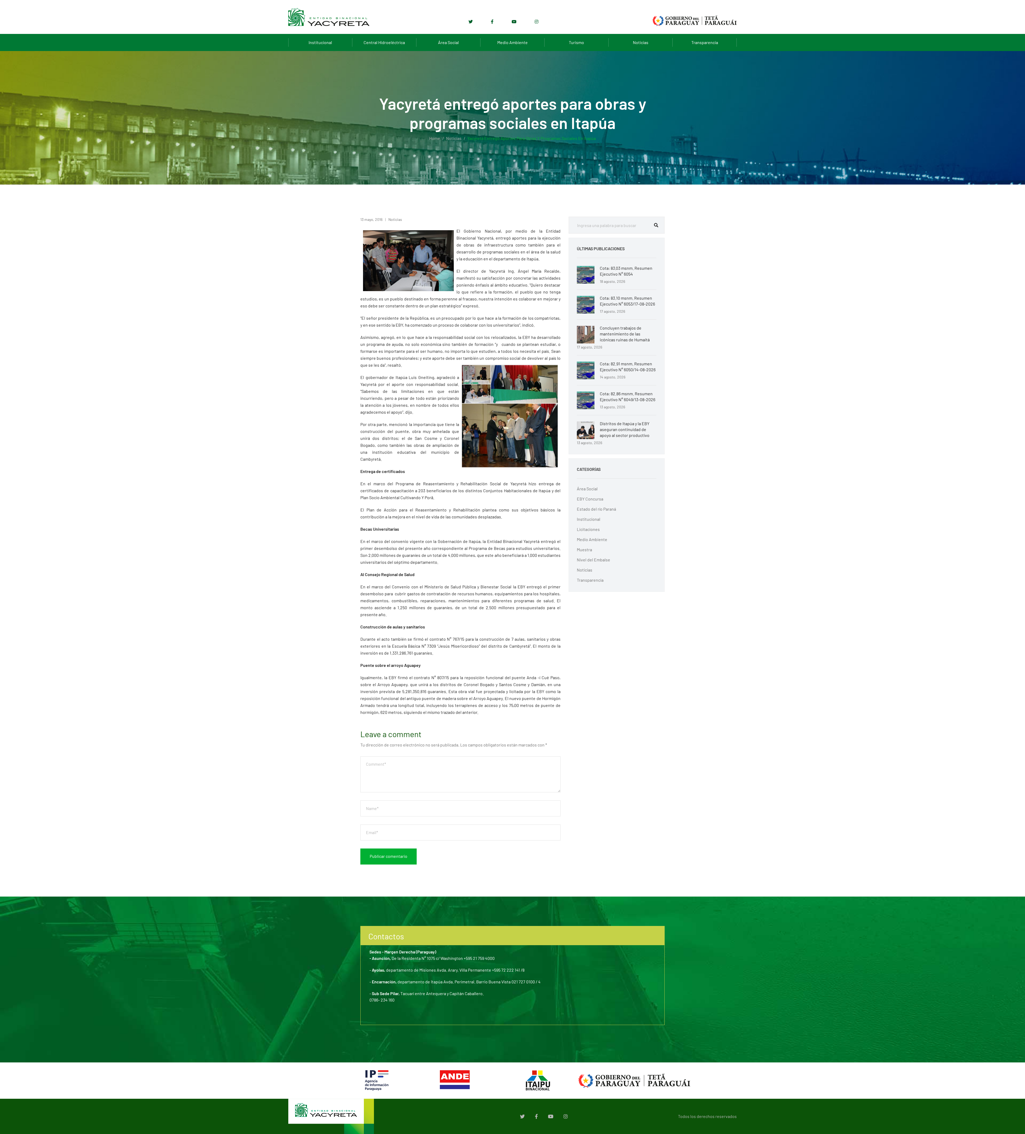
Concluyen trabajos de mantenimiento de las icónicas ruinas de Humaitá (625, 333)
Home (434, 138)
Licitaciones (588, 529)
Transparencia (704, 42)
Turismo (576, 42)
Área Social (448, 42)
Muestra (584, 549)
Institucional (320, 42)
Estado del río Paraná (596, 508)
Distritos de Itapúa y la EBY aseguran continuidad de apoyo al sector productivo (624, 429)
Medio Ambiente (512, 42)
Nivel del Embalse (593, 559)
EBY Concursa (590, 498)
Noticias (640, 42)
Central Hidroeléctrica (384, 42)
